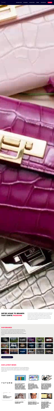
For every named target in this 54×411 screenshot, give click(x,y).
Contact (49, 2)
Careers (37, 2)
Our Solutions (31, 2)
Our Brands (25, 2)
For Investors (43, 2)
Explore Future (19, 2)
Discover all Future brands (6, 357)
